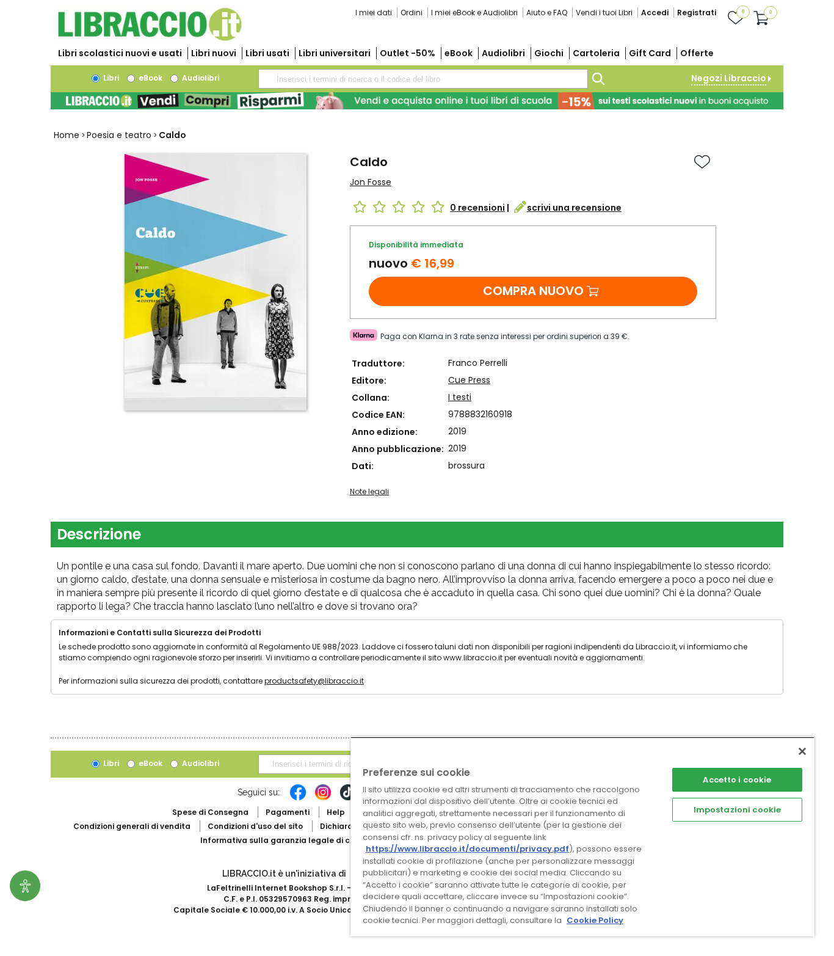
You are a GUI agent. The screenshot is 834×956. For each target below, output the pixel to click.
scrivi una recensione (574, 208)
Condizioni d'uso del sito (255, 826)
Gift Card (650, 53)
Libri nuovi (213, 53)
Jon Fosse (370, 182)
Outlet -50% (407, 53)
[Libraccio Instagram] (323, 798)
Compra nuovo (533, 290)
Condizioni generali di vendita (131, 826)
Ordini (411, 12)
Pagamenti (288, 812)
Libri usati (267, 53)
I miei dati (373, 12)
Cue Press (469, 380)
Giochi (549, 53)
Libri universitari (335, 53)
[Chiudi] (802, 751)
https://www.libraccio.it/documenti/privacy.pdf (467, 849)
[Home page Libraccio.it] (149, 38)
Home (66, 135)
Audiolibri (503, 53)
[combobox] (423, 79)
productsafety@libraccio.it (314, 681)
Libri (110, 78)
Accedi (655, 12)
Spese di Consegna (210, 812)
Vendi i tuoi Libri (604, 12)
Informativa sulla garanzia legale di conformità (295, 840)
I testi (459, 397)
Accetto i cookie (737, 780)
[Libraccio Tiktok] (348, 798)
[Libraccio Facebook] (297, 798)
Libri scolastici (120, 53)
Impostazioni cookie (737, 810)
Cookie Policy (595, 920)
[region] (582, 836)
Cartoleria (596, 53)
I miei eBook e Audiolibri (474, 12)
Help (336, 812)
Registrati (696, 12)
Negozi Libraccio (728, 78)
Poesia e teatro (119, 135)
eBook (458, 53)
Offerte (697, 53)
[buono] (417, 100)
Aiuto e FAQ (546, 12)
